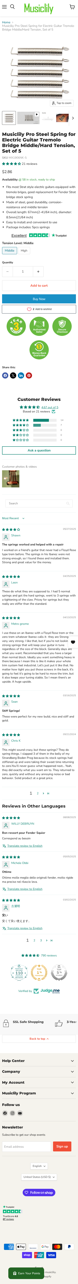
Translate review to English (24, 846)
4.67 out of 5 (49, 407)
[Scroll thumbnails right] (72, 118)
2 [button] (37, 793)
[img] (11, 530)
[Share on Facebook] (5, 375)
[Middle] (10, 255)
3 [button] (41, 940)
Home (6, 22)
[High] (24, 255)
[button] (12, 164)
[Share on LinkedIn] (21, 375)
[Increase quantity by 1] (38, 271)
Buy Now (39, 299)
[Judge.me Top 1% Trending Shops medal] (39, 972)
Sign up (62, 1146)
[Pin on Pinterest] (29, 375)
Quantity (7, 262)
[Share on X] (13, 375)
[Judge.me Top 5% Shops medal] (59, 972)
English (37, 1166)
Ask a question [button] (39, 450)
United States (37, 1177)
